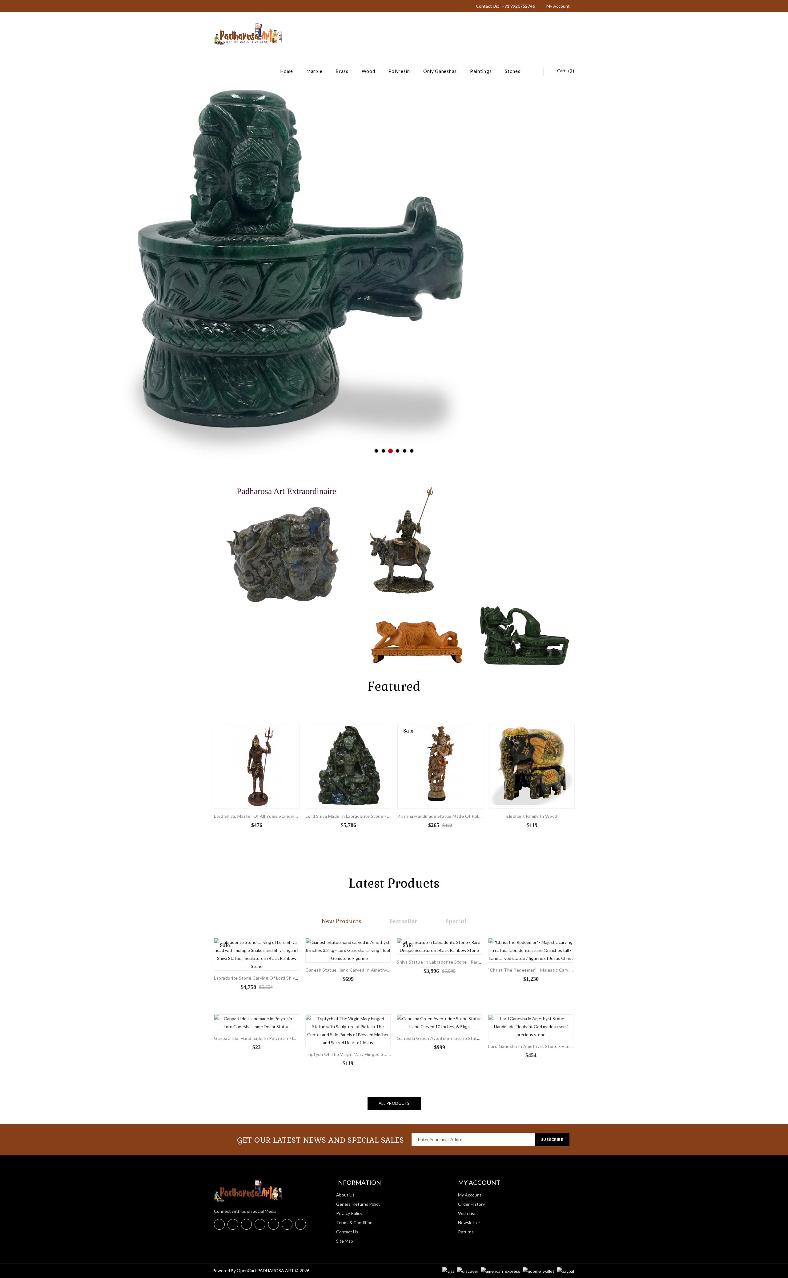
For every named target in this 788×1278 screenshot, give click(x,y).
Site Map (344, 1241)
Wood (368, 71)
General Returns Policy (358, 1204)
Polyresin (399, 71)
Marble (314, 71)
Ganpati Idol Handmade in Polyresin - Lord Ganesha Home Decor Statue (288, 1038)
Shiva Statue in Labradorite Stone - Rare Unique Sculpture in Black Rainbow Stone (482, 961)
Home (286, 71)
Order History (471, 1204)
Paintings (481, 71)
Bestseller (403, 921)
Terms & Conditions (355, 1222)
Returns (466, 1231)
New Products (341, 921)
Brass (342, 71)
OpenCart (246, 1270)
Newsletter (469, 1222)
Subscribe (552, 1139)
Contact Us (347, 1231)
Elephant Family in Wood (531, 816)
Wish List (467, 1213)
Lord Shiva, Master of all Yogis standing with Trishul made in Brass (284, 816)
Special (456, 921)
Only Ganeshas (440, 71)
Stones (512, 71)
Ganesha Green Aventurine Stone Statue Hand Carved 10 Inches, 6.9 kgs (473, 1038)
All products (394, 1103)
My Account (469, 1194)
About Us (345, 1194)
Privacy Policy (349, 1213)
